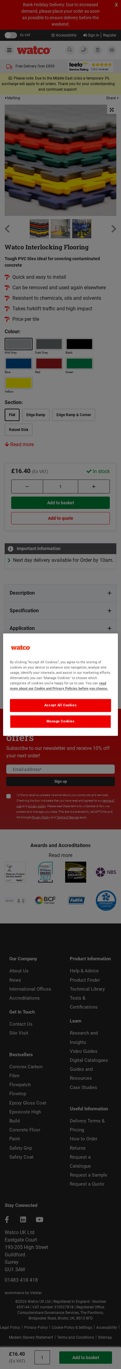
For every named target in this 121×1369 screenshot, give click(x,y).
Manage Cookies (61, 721)
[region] (60, 684)
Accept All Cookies (60, 705)
